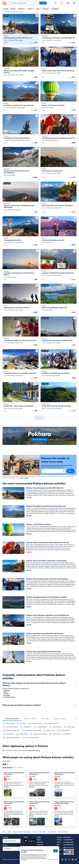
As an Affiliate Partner (68, 844)
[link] (20, 29)
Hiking (5, 692)
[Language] (68, 3)
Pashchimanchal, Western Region (22, 832)
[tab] (12, 719)
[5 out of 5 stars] (14, 776)
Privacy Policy (40, 844)
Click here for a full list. (34, 750)
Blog (58, 844)
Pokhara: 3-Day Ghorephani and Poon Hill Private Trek (14, 773)
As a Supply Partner (68, 839)
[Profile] (74, 3)
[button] (20, 29)
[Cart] (61, 3)
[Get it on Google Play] (30, 841)
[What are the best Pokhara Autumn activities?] (75, 705)
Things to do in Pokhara (39, 832)
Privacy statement (24, 478)
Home (4, 832)
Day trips (6, 693)
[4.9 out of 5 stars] (7, 768)
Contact (39, 839)
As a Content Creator (68, 842)
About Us (59, 839)
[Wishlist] (55, 3)
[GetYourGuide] (4, 3)
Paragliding (7, 690)
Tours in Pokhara (51, 832)
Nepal (9, 832)
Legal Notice (40, 842)
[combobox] (24, 3)
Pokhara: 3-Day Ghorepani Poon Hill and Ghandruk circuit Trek (64, 802)
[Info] (21, 11)
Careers (59, 842)
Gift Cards (59, 849)
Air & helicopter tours (9, 697)
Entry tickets (7, 695)
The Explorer (59, 852)
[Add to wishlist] (36, 15)
